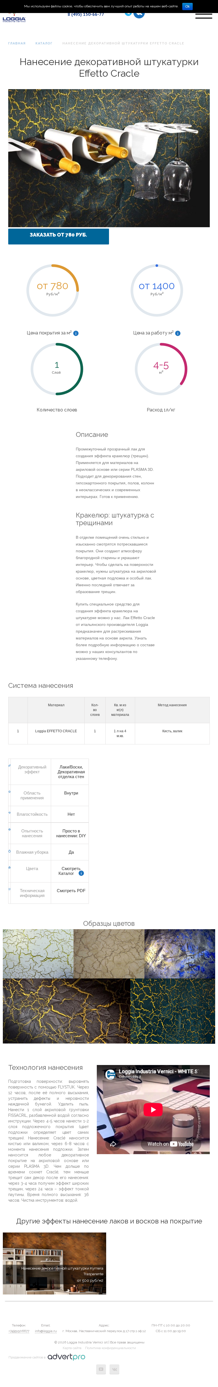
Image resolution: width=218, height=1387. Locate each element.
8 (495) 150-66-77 (86, 14)
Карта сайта (72, 1348)
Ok (187, 6)
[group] (54, 1264)
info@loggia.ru (46, 1331)
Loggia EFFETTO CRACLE (56, 731)
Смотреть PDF (71, 890)
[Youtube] (101, 1369)
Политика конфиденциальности (110, 1348)
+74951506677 (19, 1331)
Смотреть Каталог (69, 871)
